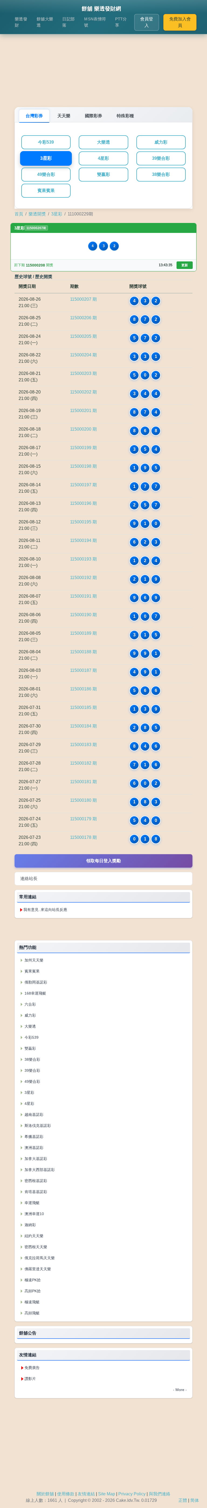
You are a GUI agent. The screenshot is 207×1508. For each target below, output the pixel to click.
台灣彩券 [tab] (34, 115)
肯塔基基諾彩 (35, 1192)
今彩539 (46, 142)
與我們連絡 (159, 1494)
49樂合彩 (46, 174)
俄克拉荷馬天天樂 (39, 1258)
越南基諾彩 (33, 1114)
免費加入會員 (180, 22)
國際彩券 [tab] (93, 115)
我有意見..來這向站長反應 (45, 909)
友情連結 (86, 1494)
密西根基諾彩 (35, 1181)
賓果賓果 (46, 190)
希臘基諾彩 (33, 1136)
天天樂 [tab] (63, 115)
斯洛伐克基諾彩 (37, 1125)
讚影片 (30, 1378)
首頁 (19, 214)
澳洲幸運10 (33, 1214)
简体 (194, 1500)
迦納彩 (29, 1225)
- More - (180, 1390)
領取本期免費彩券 (103, 929)
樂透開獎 (37, 214)
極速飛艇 (31, 1302)
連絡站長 (28, 878)
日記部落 (68, 22)
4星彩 (103, 158)
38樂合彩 (161, 174)
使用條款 (65, 1494)
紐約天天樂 (33, 1236)
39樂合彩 (161, 158)
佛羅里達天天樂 (37, 1269)
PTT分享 (121, 22)
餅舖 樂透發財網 (101, 9)
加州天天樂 (33, 960)
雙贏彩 (103, 174)
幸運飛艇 (31, 1203)
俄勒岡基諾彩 (35, 982)
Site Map (106, 1494)
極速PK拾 (32, 1280)
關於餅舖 (45, 1494)
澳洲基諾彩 (33, 1147)
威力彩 (160, 142)
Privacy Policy (132, 1494)
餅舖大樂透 (45, 22)
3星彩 (46, 158)
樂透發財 (21, 22)
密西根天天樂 (35, 1247)
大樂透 (103, 142)
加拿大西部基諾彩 (39, 1170)
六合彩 (29, 1004)
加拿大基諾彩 (35, 1158)
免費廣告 (32, 1367)
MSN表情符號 (95, 22)
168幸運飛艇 (34, 993)
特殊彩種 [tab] (125, 115)
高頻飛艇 (31, 1313)
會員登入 (146, 22)
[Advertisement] (103, 64)
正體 (182, 1500)
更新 (184, 265)
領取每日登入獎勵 (103, 860)
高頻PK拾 (32, 1291)
